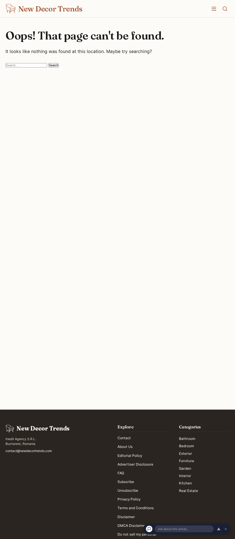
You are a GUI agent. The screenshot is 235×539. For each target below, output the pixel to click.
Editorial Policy (130, 455)
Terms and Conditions (136, 508)
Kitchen (185, 483)
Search (53, 65)
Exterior (185, 453)
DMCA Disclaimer (132, 525)
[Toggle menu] (213, 8)
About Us (125, 447)
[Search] (224, 8)
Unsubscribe (128, 490)
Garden (185, 468)
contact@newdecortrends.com (29, 451)
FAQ (121, 473)
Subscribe (126, 482)
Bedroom (186, 446)
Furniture (186, 461)
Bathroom (187, 438)
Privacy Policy (129, 499)
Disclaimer (126, 517)
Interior (185, 476)
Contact (124, 438)
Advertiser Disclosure (135, 464)
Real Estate (188, 491)
